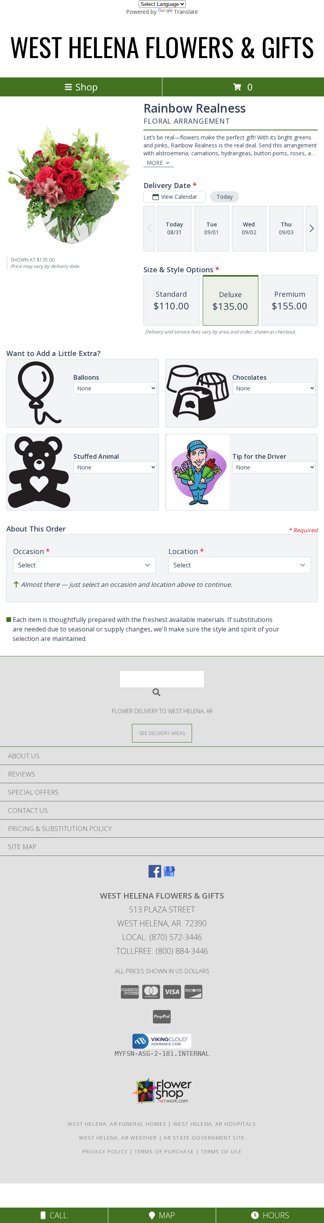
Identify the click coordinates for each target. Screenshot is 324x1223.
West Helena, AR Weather (118, 1137)
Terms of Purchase (164, 1151)
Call (56, 1215)
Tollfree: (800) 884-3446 (162, 951)
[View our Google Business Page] (169, 875)
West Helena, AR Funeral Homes (117, 1123)
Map (165, 1215)
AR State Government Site (204, 1137)
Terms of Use (221, 1151)
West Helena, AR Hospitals (214, 1123)
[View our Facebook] (155, 875)
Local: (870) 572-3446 (162, 937)
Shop (86, 86)
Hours (274, 1215)
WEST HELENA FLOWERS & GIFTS (162, 46)
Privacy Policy (105, 1151)
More (155, 162)
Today (225, 196)
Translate (186, 11)
